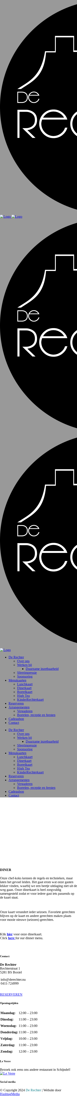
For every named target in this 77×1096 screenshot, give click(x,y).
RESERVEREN (11, 994)
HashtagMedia (10, 1094)
